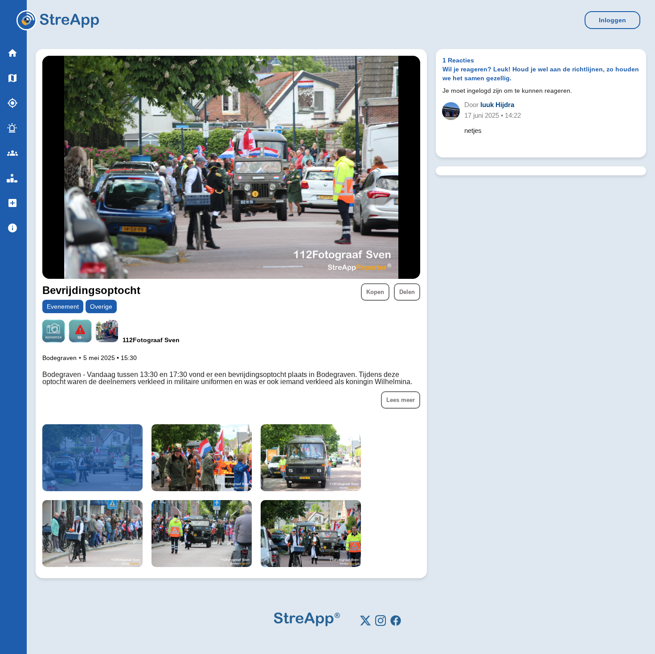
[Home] (26, 20)
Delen (407, 292)
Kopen (375, 292)
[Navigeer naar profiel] (107, 332)
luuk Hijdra (497, 104)
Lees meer (400, 400)
